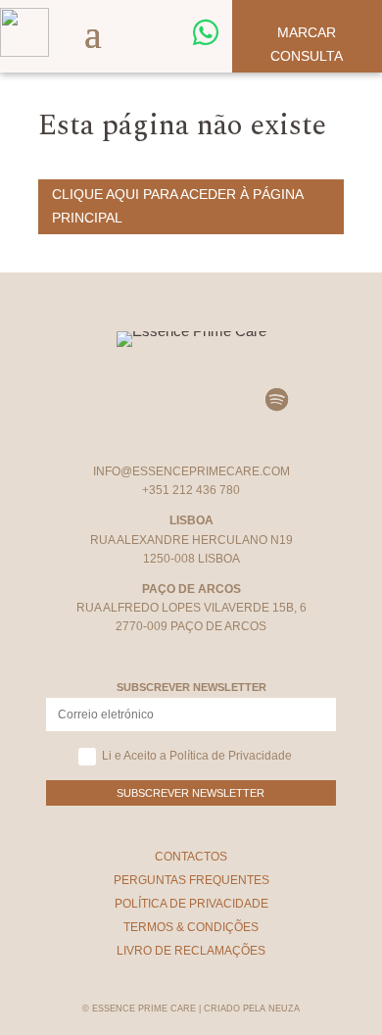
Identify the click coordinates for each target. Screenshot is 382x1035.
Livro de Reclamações (191, 951)
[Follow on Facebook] (162, 399)
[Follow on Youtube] (219, 399)
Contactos (191, 856)
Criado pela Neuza (252, 1008)
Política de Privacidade (191, 904)
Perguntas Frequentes (191, 880)
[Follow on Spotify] (276, 399)
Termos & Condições (191, 927)
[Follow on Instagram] (105, 399)
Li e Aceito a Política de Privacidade (197, 756)
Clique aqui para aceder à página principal (178, 205)
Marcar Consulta (306, 44)
